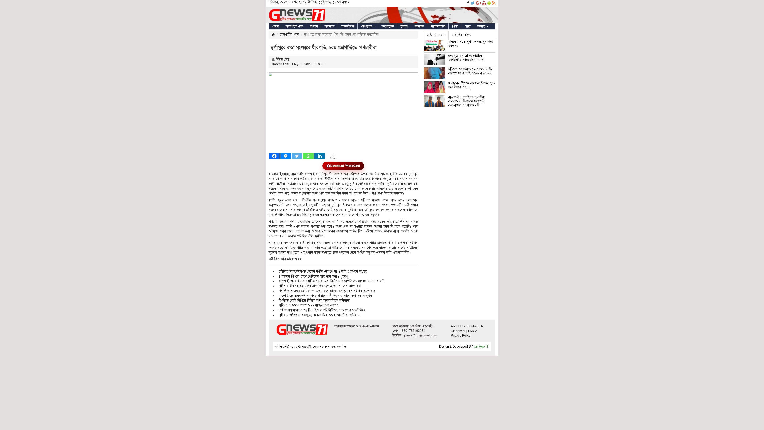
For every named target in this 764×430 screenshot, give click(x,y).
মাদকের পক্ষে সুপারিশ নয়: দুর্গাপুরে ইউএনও (470, 44)
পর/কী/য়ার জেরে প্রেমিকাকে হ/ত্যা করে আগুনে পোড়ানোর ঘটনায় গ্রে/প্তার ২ (327, 291)
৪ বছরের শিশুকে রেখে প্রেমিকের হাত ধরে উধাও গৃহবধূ (313, 276)
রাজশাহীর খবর (294, 26)
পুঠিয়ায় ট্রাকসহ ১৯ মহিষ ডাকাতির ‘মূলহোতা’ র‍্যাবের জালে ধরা (320, 286)
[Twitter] (297, 156)
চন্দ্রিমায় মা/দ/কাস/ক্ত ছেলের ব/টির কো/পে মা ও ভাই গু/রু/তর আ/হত (323, 271)
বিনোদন (419, 26)
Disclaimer (458, 331)
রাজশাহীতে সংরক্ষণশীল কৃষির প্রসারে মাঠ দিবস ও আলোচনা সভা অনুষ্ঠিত (325, 296)
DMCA (472, 331)
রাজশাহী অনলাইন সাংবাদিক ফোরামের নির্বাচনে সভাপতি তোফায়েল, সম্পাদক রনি (331, 281)
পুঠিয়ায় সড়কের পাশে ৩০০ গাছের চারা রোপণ (308, 305)
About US (458, 326)
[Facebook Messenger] (285, 156)
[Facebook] (274, 156)
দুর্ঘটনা (404, 26)
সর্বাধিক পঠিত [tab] (461, 35)
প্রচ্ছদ (275, 26)
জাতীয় (314, 26)
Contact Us (475, 326)
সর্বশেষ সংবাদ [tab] (436, 35)
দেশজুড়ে (367, 26)
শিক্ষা (455, 26)
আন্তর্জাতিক (347, 26)
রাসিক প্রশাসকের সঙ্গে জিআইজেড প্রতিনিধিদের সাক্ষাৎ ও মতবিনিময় (322, 310)
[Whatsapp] (308, 156)
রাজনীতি (330, 26)
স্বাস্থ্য (468, 26)
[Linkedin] (319, 156)
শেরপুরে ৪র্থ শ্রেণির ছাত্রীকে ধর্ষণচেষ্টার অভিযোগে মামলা (466, 58)
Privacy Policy (460, 336)
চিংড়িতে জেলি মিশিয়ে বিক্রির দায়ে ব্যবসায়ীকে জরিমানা (314, 300)
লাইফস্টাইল (438, 26)
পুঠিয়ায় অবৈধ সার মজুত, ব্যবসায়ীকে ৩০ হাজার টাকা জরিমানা (320, 315)
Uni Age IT (481, 347)
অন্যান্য (481, 26)
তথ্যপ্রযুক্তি (388, 26)
